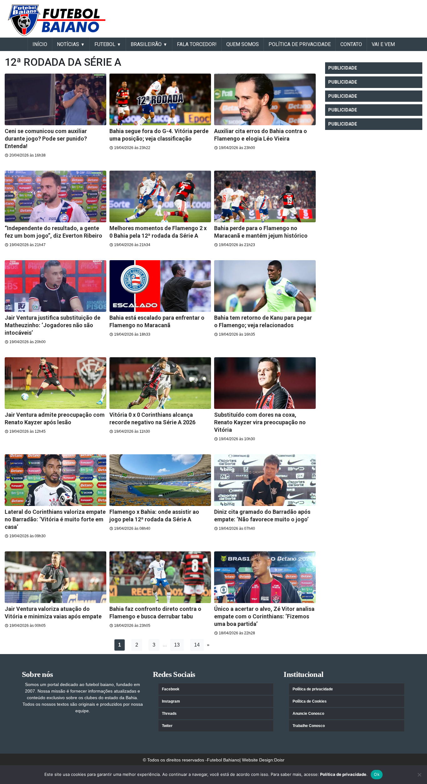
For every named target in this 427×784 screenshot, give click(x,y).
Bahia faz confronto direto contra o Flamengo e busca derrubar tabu (155, 613)
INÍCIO (40, 44)
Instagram (171, 701)
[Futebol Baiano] (56, 20)
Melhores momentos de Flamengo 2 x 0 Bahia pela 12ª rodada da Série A (158, 232)
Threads (169, 713)
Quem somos (242, 44)
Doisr (279, 759)
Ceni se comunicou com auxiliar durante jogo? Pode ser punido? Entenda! (46, 138)
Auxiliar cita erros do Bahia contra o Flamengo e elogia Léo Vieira (260, 135)
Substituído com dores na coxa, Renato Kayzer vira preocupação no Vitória (260, 422)
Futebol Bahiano (223, 759)
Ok (376, 774)
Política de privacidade (313, 689)
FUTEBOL (104, 44)
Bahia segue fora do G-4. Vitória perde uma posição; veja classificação (158, 135)
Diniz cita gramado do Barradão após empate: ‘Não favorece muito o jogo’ (262, 515)
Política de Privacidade (300, 44)
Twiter (167, 726)
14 (197, 644)
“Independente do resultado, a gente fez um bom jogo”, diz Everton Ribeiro (53, 232)
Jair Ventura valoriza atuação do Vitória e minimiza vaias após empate (53, 613)
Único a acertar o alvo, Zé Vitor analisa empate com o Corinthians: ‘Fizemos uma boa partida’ (264, 616)
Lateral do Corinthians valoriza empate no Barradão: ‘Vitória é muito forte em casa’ (55, 519)
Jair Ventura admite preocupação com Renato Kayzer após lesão (55, 418)
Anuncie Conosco (308, 713)
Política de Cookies (310, 701)
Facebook (170, 689)
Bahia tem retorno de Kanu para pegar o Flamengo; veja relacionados (263, 321)
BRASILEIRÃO (146, 44)
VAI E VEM (383, 44)
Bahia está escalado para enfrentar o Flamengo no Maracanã (156, 321)
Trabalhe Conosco (309, 726)
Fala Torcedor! (197, 44)
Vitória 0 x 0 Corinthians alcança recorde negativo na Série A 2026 (152, 418)
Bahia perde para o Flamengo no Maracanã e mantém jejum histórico (261, 232)
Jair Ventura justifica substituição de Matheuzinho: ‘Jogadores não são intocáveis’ (52, 325)
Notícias (68, 44)
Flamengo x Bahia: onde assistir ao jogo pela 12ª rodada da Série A (154, 515)
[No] (419, 774)
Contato (351, 44)
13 (177, 644)
